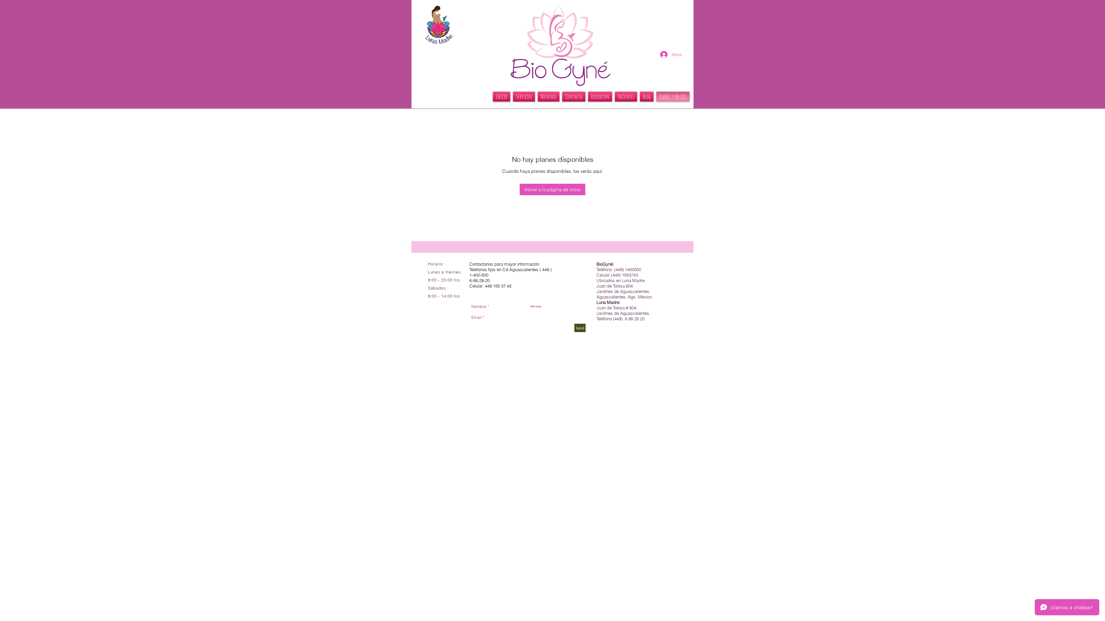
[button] (524, 96)
